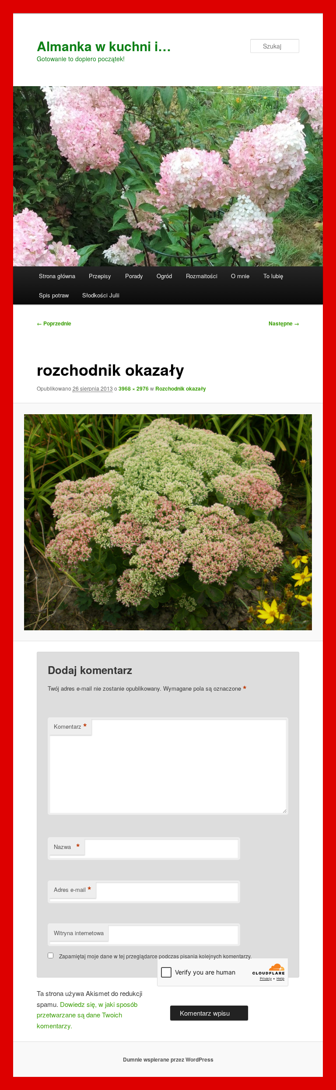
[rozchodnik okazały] (168, 522)
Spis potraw (54, 295)
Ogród (164, 276)
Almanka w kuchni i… (104, 45)
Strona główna (57, 276)
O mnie (240, 276)
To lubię (273, 276)
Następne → (284, 323)
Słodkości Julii (100, 295)
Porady (134, 276)
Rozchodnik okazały (180, 388)
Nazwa (67, 847)
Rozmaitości (201, 276)
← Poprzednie (54, 323)
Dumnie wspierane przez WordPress (168, 1059)
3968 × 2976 (134, 388)
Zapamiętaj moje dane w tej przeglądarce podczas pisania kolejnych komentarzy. (155, 956)
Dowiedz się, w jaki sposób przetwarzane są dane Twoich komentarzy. (87, 1014)
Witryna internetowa (79, 933)
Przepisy (100, 276)
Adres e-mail (72, 890)
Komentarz (70, 727)
